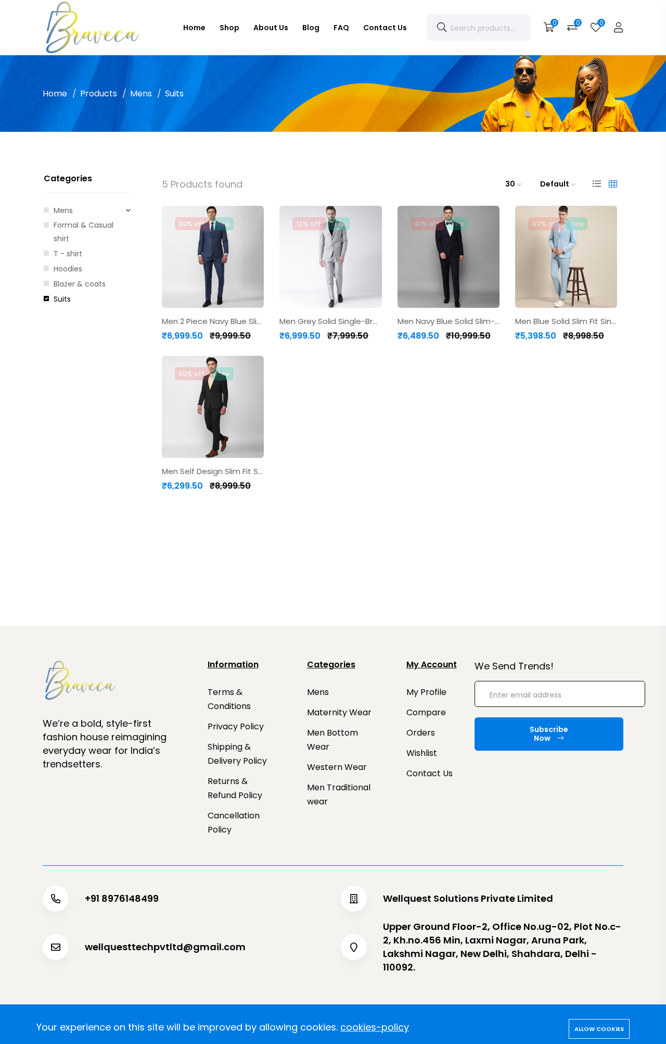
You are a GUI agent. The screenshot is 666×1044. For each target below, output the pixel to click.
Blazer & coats (80, 284)
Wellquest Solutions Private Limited (468, 898)
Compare (426, 712)
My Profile (426, 692)
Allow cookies (599, 1029)
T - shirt (68, 253)
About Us (270, 27)
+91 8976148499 (122, 898)
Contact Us (385, 27)
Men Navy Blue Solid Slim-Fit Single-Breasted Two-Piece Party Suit (448, 321)
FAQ (341, 27)
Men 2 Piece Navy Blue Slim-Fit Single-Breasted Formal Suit (213, 321)
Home (194, 27)
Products (98, 94)
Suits (62, 299)
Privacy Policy (236, 726)
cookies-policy (374, 1027)
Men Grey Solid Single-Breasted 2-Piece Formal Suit (330, 321)
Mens (141, 94)
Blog (310, 27)
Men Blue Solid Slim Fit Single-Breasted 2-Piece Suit (566, 321)
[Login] (618, 27)
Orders (420, 733)
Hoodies (68, 269)
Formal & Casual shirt (83, 232)
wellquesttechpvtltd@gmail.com (165, 947)
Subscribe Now (549, 733)
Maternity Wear (339, 712)
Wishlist (421, 753)
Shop (229, 27)
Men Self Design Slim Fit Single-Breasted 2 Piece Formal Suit (213, 471)
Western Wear (337, 767)
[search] (441, 27)
